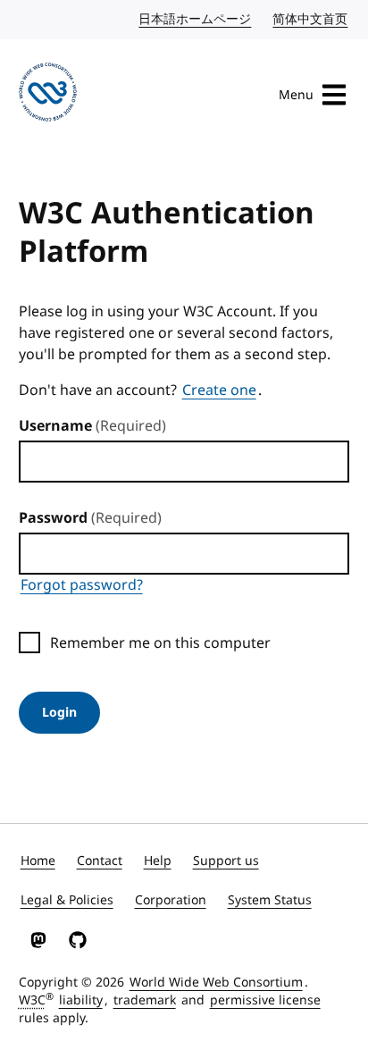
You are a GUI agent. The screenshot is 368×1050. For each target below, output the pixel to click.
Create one (219, 390)
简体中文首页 (310, 19)
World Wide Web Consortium (216, 982)
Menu (296, 95)
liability (81, 1000)
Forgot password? (82, 585)
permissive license (265, 1000)
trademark (144, 1000)
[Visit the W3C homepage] (48, 95)
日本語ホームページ (195, 19)
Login (59, 712)
